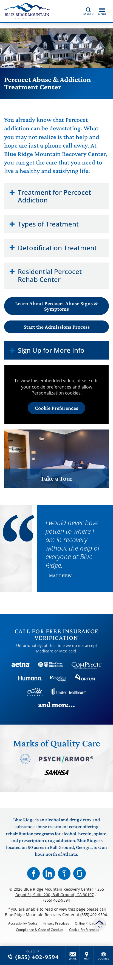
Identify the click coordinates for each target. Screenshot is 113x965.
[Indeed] (64, 873)
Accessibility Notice (23, 923)
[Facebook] (33, 873)
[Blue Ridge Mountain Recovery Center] (28, 11)
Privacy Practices (56, 923)
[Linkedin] (48, 873)
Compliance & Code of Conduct (39, 930)
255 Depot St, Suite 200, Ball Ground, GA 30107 (59, 892)
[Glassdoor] (79, 873)
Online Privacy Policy (90, 923)
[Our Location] (87, 955)
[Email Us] (73, 955)
